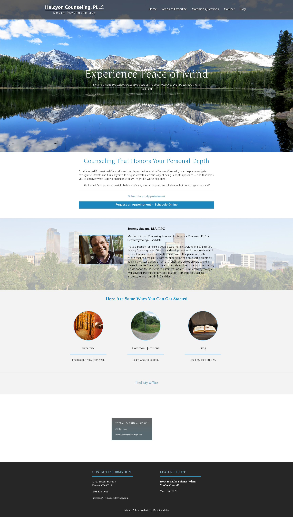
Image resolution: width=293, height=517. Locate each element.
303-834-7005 (121, 429)
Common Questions (205, 9)
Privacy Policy (131, 510)
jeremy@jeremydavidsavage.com (128, 435)
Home (153, 9)
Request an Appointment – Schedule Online (146, 205)
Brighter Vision (161, 510)
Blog (243, 9)
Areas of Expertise (174, 9)
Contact (229, 9)
